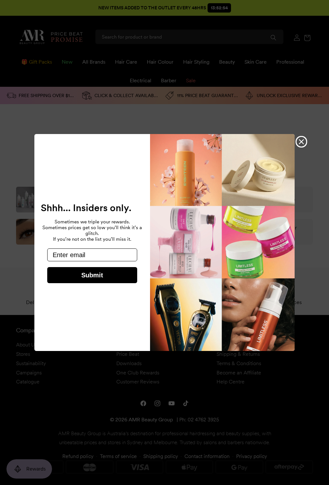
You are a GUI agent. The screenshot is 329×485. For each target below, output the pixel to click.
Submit (92, 275)
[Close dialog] (301, 142)
